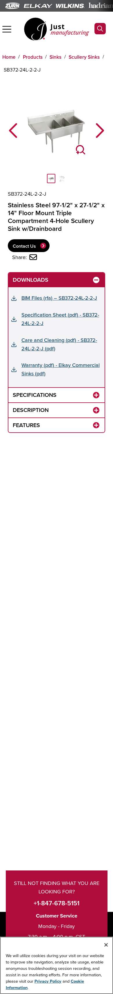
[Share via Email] (33, 257)
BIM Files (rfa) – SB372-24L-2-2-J (59, 297)
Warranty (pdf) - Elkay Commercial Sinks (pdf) (60, 369)
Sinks (55, 56)
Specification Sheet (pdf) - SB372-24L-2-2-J (60, 319)
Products (33, 56)
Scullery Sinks (84, 56)
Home (9, 56)
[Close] (106, 944)
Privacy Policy (47, 981)
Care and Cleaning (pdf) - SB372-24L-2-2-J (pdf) (59, 344)
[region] (56, 965)
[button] (13, 130)
